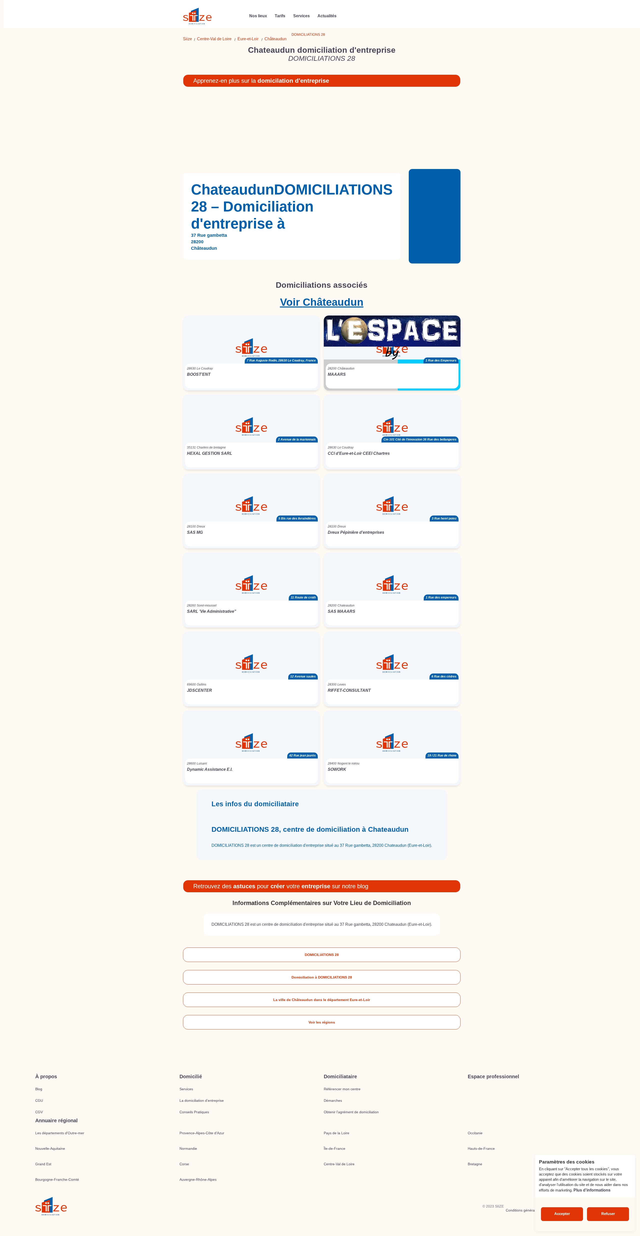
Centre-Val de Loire (214, 39)
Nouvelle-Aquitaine (50, 1148)
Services (186, 1089)
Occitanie (475, 1133)
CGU (39, 1100)
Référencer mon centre (342, 1089)
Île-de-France (334, 1148)
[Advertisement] (321, 130)
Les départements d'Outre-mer (59, 1133)
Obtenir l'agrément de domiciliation (351, 1112)
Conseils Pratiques (194, 1112)
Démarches (333, 1100)
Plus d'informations (592, 1190)
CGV (39, 1112)
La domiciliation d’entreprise (202, 1100)
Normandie (188, 1148)
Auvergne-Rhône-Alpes (198, 1180)
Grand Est (43, 1164)
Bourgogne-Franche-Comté (57, 1180)
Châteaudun (275, 39)
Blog (38, 1089)
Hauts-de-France (481, 1148)
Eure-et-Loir (248, 39)
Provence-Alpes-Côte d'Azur (202, 1133)
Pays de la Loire (336, 1133)
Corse (184, 1164)
